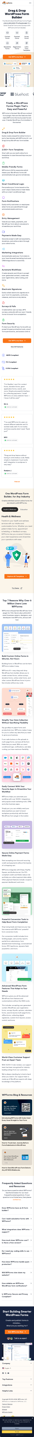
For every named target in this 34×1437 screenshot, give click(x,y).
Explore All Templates (15, 576)
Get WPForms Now (15, 57)
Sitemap (4, 1409)
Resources (19, 1186)
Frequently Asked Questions (17, 1183)
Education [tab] (24, 509)
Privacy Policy (6, 1407)
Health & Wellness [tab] (9, 509)
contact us (17, 1200)
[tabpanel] (17, 541)
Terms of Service (7, 1404)
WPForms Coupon (7, 1412)
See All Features (17, 347)
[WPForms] (7, 3)
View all (17, 481)
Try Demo (15, 588)
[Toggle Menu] (30, 3)
